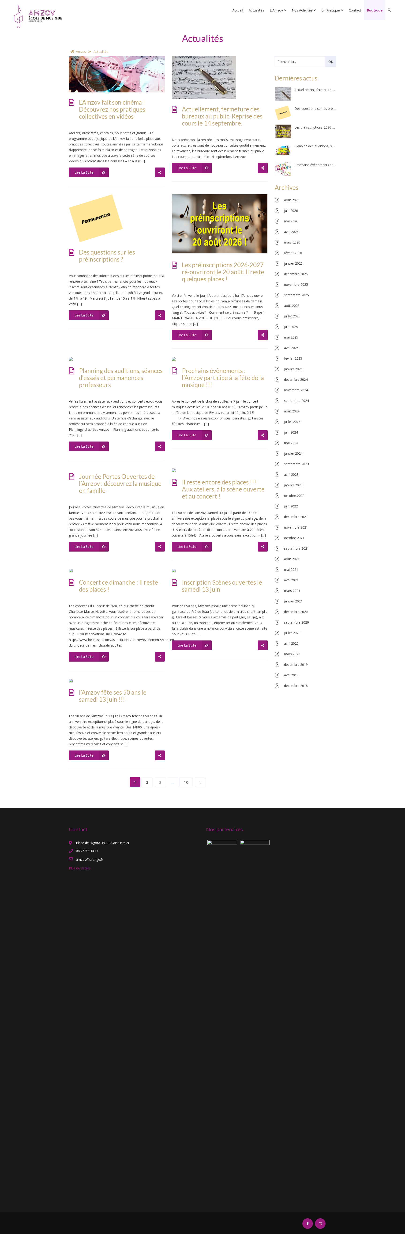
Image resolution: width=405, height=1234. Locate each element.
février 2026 (293, 253)
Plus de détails (80, 868)
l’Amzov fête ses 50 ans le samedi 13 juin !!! (112, 696)
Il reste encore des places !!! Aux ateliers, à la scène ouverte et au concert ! (223, 489)
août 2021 (292, 559)
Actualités (256, 10)
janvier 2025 (293, 369)
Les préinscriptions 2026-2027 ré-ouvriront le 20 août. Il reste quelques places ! (223, 272)
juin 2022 (291, 506)
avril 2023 (291, 474)
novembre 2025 (296, 284)
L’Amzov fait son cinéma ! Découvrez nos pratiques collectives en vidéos (112, 109)
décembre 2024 (296, 379)
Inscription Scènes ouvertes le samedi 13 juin (222, 586)
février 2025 (293, 358)
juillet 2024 (292, 421)
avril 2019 (291, 675)
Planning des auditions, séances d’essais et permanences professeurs (121, 377)
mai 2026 (291, 221)
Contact (355, 10)
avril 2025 (291, 348)
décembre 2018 (296, 685)
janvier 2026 (293, 263)
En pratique (330, 10)
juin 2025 (291, 326)
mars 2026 (292, 242)
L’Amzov (276, 10)
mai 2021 (291, 569)
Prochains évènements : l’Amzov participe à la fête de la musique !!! (223, 377)
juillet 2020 (292, 633)
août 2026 (292, 200)
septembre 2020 (296, 622)
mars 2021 (292, 590)
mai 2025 (291, 337)
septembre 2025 (296, 295)
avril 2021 (291, 580)
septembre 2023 (296, 464)
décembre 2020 (296, 611)
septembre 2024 (296, 400)
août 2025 (292, 305)
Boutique (374, 10)
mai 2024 (291, 443)
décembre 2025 (296, 274)
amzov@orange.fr (89, 859)
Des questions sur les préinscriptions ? (107, 255)
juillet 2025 (292, 316)
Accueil (237, 10)
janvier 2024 (293, 453)
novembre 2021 (296, 527)
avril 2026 (291, 231)
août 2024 (292, 411)
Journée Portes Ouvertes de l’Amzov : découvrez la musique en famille (120, 483)
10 (186, 782)
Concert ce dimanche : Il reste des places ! (118, 586)
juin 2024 (291, 432)
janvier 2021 (293, 601)
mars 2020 (292, 654)
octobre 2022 (294, 495)
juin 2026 (291, 210)
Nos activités (302, 10)
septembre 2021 (296, 548)
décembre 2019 (296, 664)
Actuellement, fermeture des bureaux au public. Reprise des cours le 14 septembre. (222, 116)
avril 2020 (291, 643)
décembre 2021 (296, 516)
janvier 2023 (293, 485)
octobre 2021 (294, 538)
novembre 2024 (296, 390)
